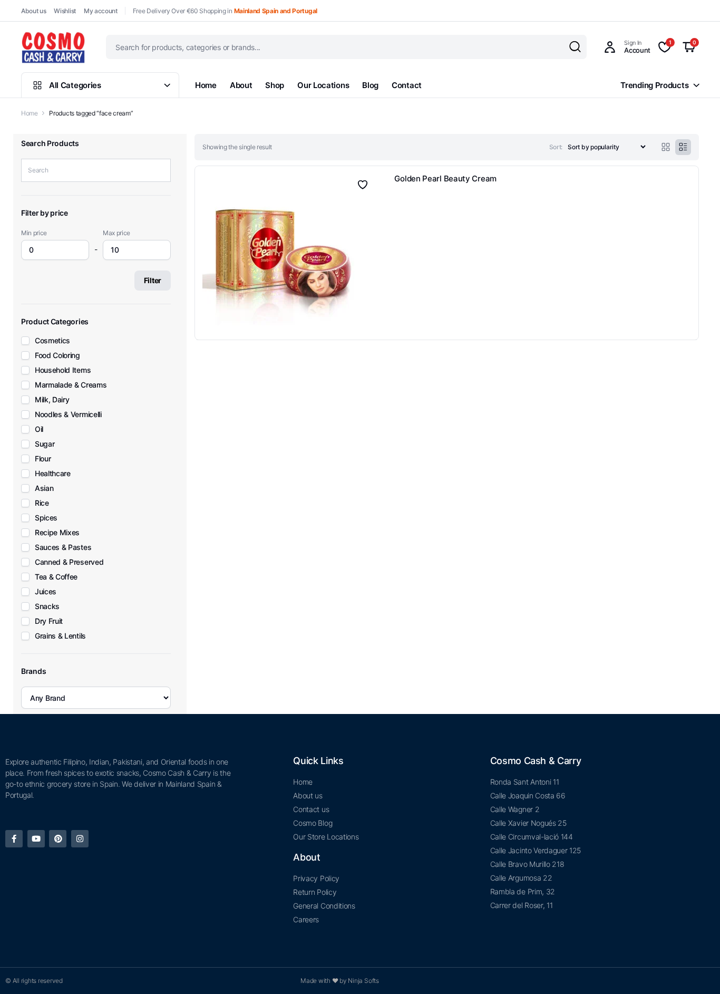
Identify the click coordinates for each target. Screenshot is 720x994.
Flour (43, 471)
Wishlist (64, 11)
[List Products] (683, 147)
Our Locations (323, 85)
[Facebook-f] (14, 851)
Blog (370, 85)
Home (206, 85)
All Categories (75, 85)
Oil (39, 441)
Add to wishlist (362, 184)
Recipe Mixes (57, 544)
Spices (46, 530)
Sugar (44, 456)
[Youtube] (36, 851)
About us (33, 11)
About (241, 85)
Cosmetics (52, 352)
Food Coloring (57, 367)
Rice (42, 515)
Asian (44, 500)
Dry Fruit (49, 633)
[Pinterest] (57, 851)
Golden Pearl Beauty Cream (445, 178)
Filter (152, 292)
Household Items (63, 382)
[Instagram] (80, 851)
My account (101, 11)
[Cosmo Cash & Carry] (53, 47)
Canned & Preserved (69, 574)
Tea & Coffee (56, 589)
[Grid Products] (666, 147)
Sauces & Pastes (63, 559)
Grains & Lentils (60, 648)
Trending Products (654, 85)
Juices (45, 603)
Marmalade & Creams (70, 397)
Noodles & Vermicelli (68, 426)
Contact (407, 85)
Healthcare (53, 485)
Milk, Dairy (52, 412)
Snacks (47, 618)
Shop (274, 85)
